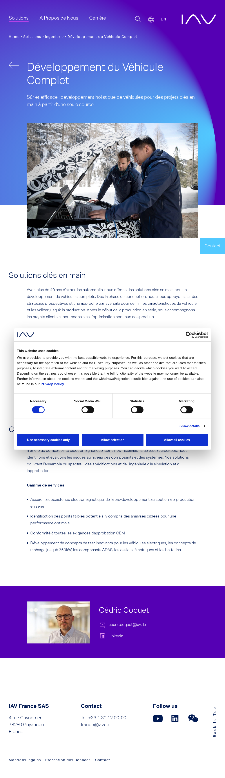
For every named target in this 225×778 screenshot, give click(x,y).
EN (163, 19)
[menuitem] (19, 18)
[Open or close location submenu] (151, 19)
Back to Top (214, 721)
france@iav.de (95, 724)
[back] (14, 65)
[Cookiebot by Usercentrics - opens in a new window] (189, 335)
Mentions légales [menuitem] (25, 760)
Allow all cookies (177, 440)
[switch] (88, 409)
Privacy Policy (52, 384)
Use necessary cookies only (48, 440)
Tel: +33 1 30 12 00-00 (103, 717)
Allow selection (112, 440)
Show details (190, 426)
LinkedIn (116, 636)
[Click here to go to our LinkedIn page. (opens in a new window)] (175, 718)
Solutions (32, 37)
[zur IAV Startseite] (198, 19)
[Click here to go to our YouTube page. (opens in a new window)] (158, 718)
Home (14, 37)
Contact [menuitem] (102, 760)
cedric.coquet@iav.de (127, 624)
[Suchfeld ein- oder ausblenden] (138, 19)
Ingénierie (54, 37)
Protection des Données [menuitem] (68, 760)
